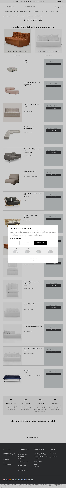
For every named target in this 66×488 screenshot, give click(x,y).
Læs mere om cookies (16, 238)
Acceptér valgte (26, 242)
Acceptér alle (40, 242)
